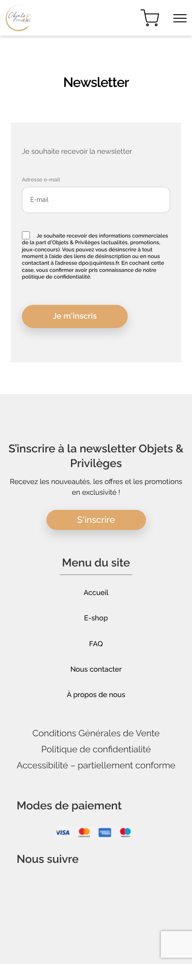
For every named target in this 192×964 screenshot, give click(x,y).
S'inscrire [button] (96, 519)
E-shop (96, 618)
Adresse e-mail (41, 179)
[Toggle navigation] (180, 18)
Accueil (96, 592)
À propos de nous (96, 694)
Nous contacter (95, 669)
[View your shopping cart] (150, 18)
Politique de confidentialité (96, 749)
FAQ (96, 644)
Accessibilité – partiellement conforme (96, 765)
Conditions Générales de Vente (95, 733)
